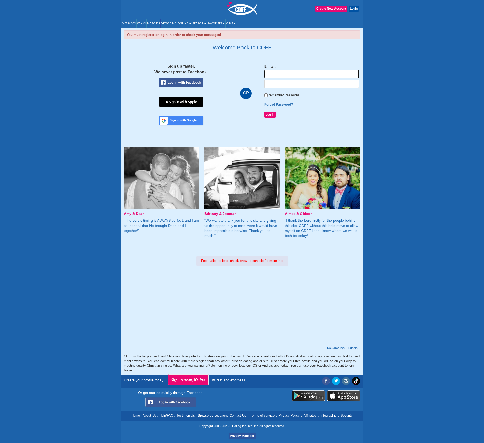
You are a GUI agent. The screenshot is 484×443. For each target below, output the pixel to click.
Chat (229, 23)
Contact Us (238, 415)
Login (354, 8)
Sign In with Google (183, 120)
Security (347, 415)
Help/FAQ (166, 415)
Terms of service (262, 415)
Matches (153, 23)
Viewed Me (168, 23)
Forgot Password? (278, 104)
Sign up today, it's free (188, 379)
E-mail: (270, 66)
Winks (141, 23)
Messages (129, 23)
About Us (149, 415)
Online (183, 23)
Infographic (328, 415)
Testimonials (185, 415)
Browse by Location (212, 415)
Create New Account (331, 8)
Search (198, 23)
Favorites (215, 23)
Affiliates (310, 415)
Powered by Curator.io (342, 348)
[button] (181, 102)
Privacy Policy (289, 415)
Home (135, 415)
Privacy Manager (242, 436)
